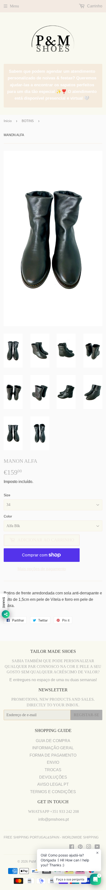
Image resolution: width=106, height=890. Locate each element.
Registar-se (86, 715)
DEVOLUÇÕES (53, 777)
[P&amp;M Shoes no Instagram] (88, 847)
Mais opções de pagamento (42, 569)
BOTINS (28, 121)
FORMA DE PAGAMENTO (53, 755)
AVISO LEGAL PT (53, 784)
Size (7, 495)
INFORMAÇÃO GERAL (53, 748)
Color (8, 516)
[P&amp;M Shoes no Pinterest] (80, 847)
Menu (14, 6)
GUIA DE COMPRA (53, 741)
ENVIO (53, 762)
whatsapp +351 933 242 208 (53, 811)
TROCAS (53, 770)
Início (8, 121)
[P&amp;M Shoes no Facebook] (71, 847)
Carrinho (94, 6)
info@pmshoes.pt (53, 819)
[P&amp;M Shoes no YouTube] (97, 847)
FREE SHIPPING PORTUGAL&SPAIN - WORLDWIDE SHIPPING (51, 837)
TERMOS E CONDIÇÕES (53, 792)
